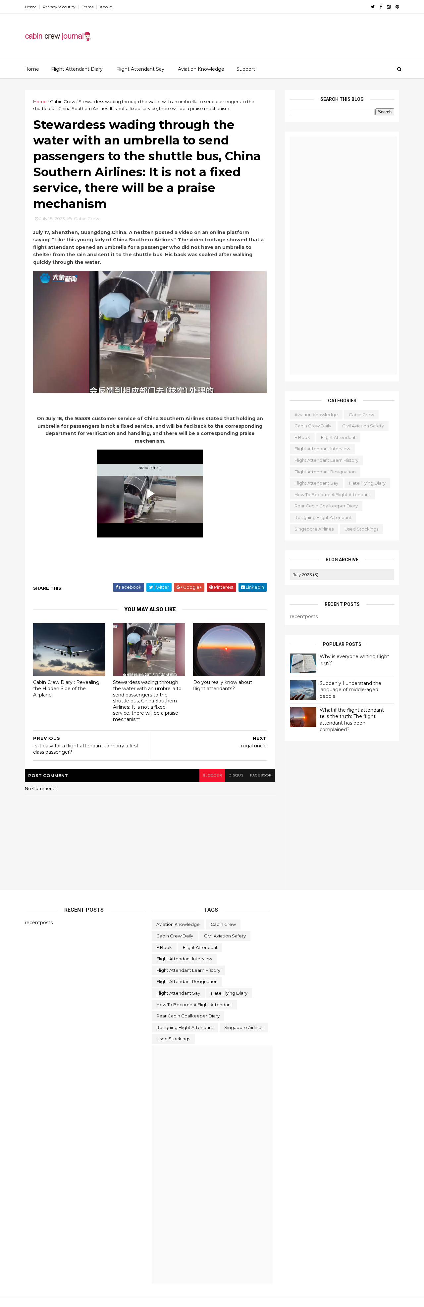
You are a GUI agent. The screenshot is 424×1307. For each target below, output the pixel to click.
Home (30, 6)
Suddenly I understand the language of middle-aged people (350, 689)
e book (302, 437)
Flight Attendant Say (140, 69)
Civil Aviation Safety (363, 425)
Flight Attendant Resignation (325, 471)
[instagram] (389, 7)
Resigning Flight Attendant (322, 517)
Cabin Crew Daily (312, 425)
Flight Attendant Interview (322, 448)
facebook (261, 775)
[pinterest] (397, 7)
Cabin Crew (62, 101)
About (106, 6)
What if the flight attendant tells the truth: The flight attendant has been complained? (352, 720)
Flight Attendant (338, 437)
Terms (87, 6)
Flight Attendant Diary (77, 69)
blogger (212, 775)
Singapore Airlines (314, 529)
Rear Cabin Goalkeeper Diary (326, 505)
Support (246, 69)
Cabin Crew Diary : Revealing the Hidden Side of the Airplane (66, 688)
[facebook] (381, 7)
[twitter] (373, 7)
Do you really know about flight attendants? (222, 685)
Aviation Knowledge (201, 69)
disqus (236, 775)
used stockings (361, 529)
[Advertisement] (278, 33)
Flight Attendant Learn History (326, 460)
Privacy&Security (59, 6)
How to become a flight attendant (332, 494)
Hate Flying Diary (367, 483)
